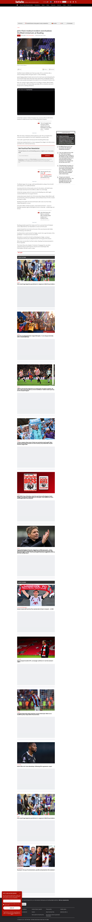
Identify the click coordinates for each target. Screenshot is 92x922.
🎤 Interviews (69, 23)
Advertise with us (64, 912)
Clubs (64, 5)
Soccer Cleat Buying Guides (26, 5)
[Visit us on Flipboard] (59, 2)
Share (20, 69)
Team (18, 27)
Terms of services (33, 159)
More (69, 5)
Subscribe (64, 1)
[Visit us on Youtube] (55, 2)
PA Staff (23, 35)
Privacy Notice (21, 160)
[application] (36, 101)
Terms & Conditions (11, 913)
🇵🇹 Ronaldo (54, 23)
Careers (33, 912)
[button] (75, 2)
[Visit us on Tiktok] (61, 2)
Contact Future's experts (37, 909)
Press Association (30, 35)
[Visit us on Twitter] (53, 2)
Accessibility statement (22, 912)
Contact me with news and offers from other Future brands (12, 904)
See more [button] (34, 133)
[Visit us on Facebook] (51, 2)
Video (48, 5)
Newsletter (37, 5)
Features (53, 5)
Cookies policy (63, 909)
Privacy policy (49, 909)
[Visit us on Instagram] (57, 2)
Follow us (45, 69)
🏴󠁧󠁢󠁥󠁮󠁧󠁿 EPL (61, 23)
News (43, 5)
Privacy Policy (16, 912)
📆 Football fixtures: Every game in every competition (36, 23)
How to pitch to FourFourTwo (38, 914)
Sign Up (12, 908)
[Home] (17, 5)
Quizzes (59, 5)
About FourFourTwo (50, 912)
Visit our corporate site (64, 900)
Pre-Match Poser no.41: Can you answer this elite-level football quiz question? (65, 148)
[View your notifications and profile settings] (73, 2)
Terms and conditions (22, 909)
